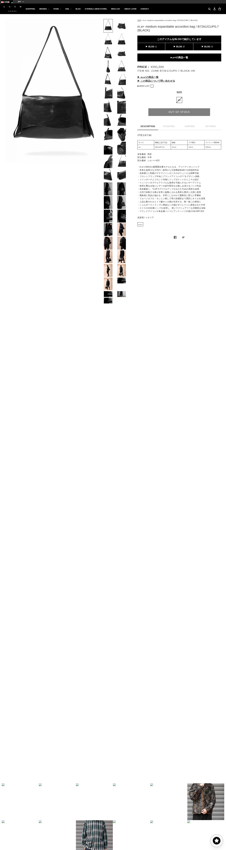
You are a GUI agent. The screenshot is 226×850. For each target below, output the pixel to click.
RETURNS (211, 126)
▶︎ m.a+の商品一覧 (148, 77)
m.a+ (140, 224)
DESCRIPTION (148, 126)
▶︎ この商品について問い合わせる (156, 80)
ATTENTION (169, 126)
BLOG (151, 46)
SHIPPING (190, 126)
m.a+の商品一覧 (179, 57)
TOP (139, 20)
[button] (20, 801)
